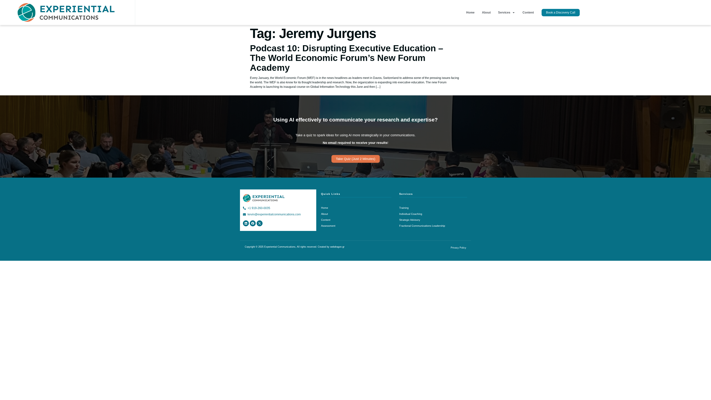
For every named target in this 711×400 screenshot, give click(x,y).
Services (504, 12)
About (486, 12)
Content (528, 12)
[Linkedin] (246, 223)
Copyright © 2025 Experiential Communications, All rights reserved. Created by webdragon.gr (294, 246)
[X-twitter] (260, 223)
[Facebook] (253, 223)
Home (470, 12)
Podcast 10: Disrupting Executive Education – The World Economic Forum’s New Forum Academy (346, 58)
